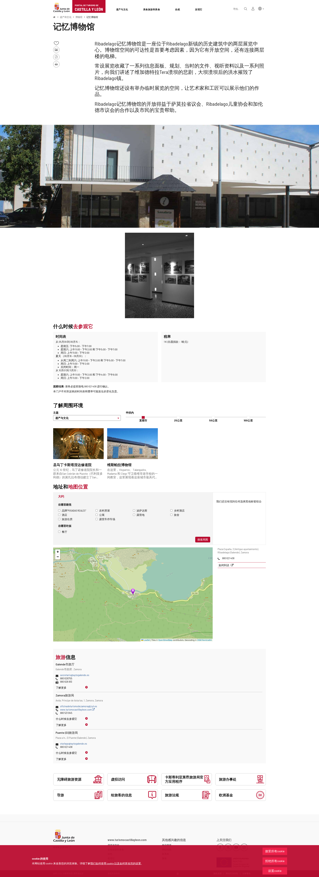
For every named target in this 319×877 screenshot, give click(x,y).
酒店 (64, 514)
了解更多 (61, 687)
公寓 (102, 514)
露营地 (141, 514)
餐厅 (64, 531)
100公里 (248, 420)
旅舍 (176, 514)
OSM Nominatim (204, 639)
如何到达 (224, 565)
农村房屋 (104, 510)
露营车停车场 (107, 519)
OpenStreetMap (165, 639)
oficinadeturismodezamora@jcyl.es (78, 706)
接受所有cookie (274, 851)
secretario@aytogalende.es (74, 675)
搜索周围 (202, 539)
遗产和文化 (65, 17)
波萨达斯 (142, 510)
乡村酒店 (179, 510)
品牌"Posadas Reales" (74, 510)
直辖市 (143, 420)
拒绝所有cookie (274, 861)
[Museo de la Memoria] (159, 176)
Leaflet (146, 639)
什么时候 (66, 718)
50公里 (213, 420)
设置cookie (274, 871)
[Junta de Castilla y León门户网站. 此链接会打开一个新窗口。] (61, 7)
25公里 (178, 420)
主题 (55, 412)
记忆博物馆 (92, 17)
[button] (261, 8)
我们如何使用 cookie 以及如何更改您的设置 (115, 863)
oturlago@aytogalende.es (73, 743)
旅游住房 (67, 519)
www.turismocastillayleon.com (76, 709)
